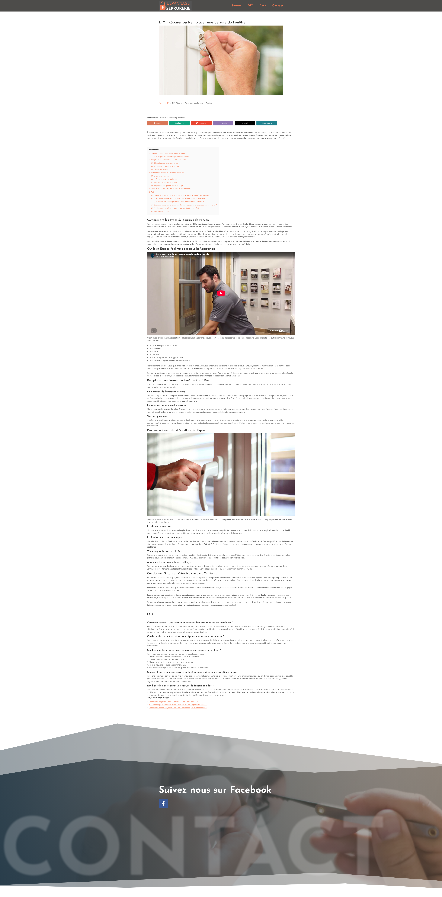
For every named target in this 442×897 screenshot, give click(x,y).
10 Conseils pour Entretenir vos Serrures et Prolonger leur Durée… (178, 704)
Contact (277, 6)
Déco (262, 6)
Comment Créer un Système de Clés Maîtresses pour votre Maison (178, 707)
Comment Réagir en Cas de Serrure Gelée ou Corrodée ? (173, 701)
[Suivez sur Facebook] (163, 803)
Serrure (237, 6)
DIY (250, 6)
